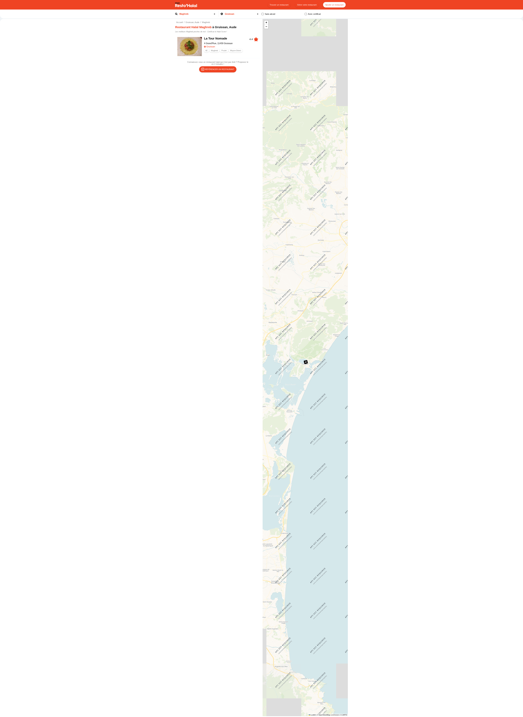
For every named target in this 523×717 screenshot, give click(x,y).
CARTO (344, 715)
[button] (306, 362)
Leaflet (313, 715)
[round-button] (215, 14)
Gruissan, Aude (192, 22)
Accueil (179, 22)
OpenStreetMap (324, 715)
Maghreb (206, 22)
